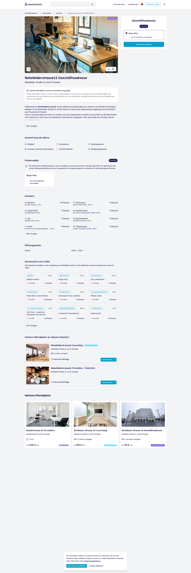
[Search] (92, 4)
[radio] (144, 35)
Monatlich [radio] (113, 160)
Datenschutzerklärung (92, 561)
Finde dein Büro (119, 4)
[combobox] (73, 4)
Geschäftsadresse (31, 13)
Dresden (59, 13)
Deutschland (47, 13)
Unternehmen (133, 4)
